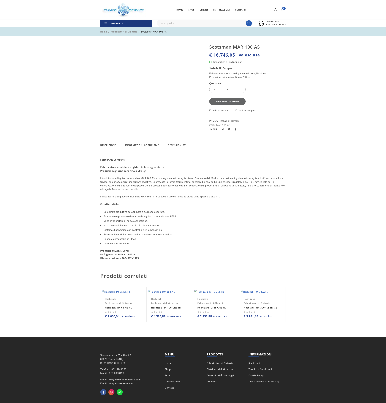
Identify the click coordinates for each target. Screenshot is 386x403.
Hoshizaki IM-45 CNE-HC (211, 307)
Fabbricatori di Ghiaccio (124, 31)
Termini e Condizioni (260, 369)
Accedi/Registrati (275, 9)
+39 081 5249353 (276, 24)
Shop (168, 369)
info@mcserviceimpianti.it (123, 383)
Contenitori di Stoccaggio (221, 375)
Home (103, 31)
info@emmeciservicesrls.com (124, 379)
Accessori (212, 381)
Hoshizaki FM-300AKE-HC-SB (260, 307)
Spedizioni (254, 362)
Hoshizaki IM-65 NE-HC (118, 307)
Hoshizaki (110, 298)
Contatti (169, 387)
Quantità (215, 83)
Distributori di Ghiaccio (220, 369)
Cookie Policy (256, 375)
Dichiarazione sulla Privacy (263, 381)
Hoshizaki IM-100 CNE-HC (166, 307)
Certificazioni (172, 381)
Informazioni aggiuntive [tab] (142, 145)
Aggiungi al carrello (227, 101)
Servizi (168, 375)
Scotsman (233, 120)
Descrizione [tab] (108, 145)
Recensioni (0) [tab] (177, 145)
